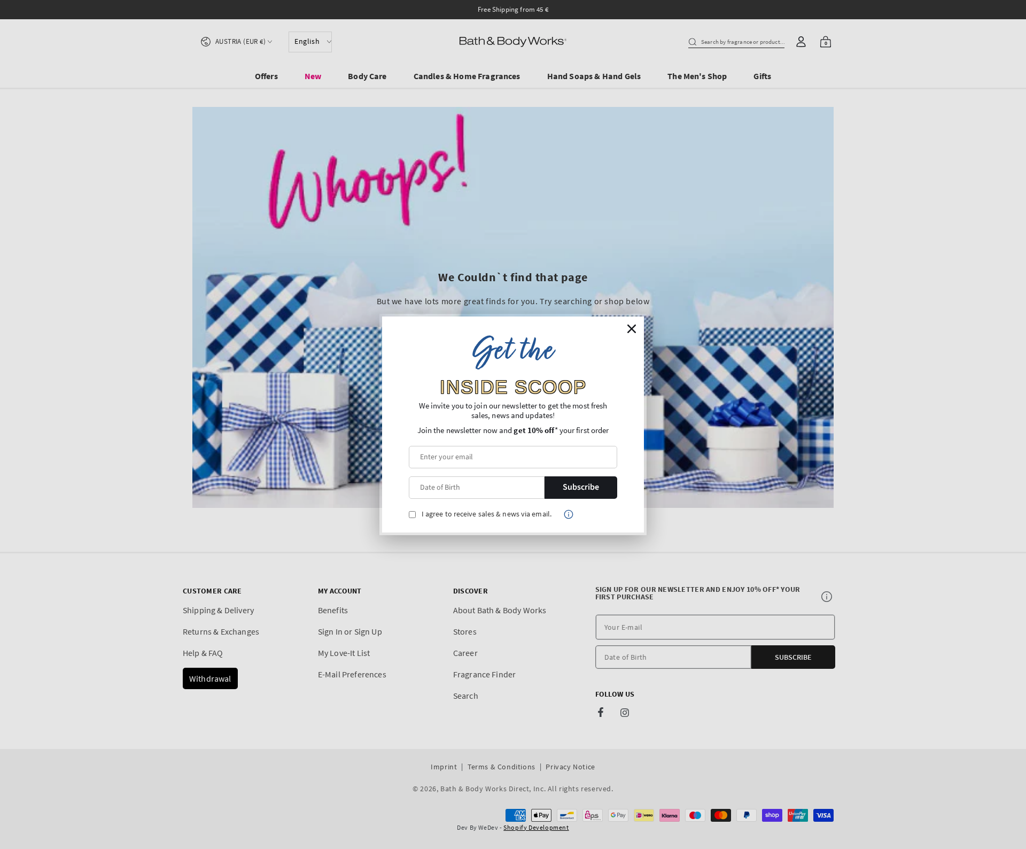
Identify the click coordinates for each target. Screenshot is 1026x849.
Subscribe (581, 487)
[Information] (568, 514)
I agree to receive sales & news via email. (486, 514)
